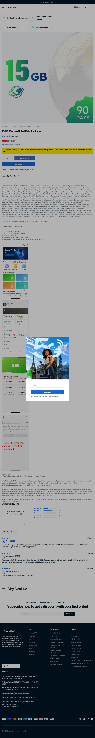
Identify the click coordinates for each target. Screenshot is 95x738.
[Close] (65, 340)
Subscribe (47, 392)
